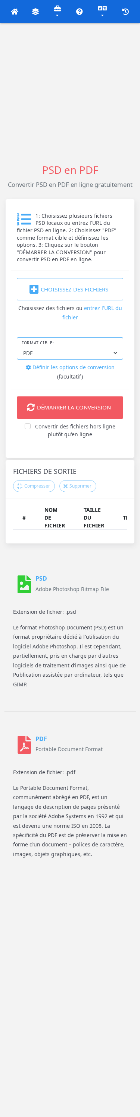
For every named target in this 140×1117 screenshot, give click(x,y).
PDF (41, 739)
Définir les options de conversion (73, 367)
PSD (41, 578)
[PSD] (24, 584)
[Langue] (102, 11)
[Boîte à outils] (57, 11)
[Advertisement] (70, 93)
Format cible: (38, 342)
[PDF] (24, 745)
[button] (15, 11)
